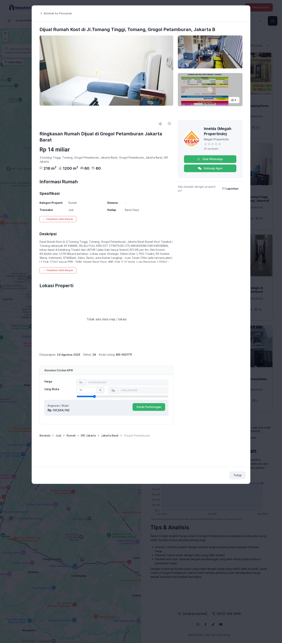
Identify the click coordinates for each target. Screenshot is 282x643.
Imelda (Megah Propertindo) (217, 131)
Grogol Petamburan (137, 435)
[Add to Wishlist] (169, 124)
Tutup (237, 475)
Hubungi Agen (212, 168)
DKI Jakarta (88, 435)
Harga (48, 381)
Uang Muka (51, 389)
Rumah (71, 435)
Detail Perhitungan (149, 407)
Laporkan (232, 188)
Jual (58, 435)
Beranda (45, 435)
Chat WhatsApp (212, 159)
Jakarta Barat (110, 435)
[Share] (160, 124)
